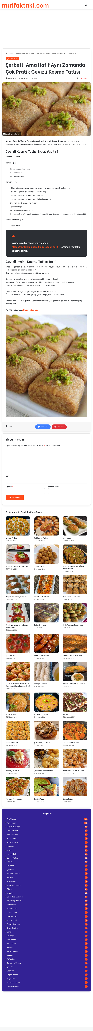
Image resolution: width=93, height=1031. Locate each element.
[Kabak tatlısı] (75, 786)
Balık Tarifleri (12, 916)
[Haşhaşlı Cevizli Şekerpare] (18, 584)
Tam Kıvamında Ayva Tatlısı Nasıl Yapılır (17, 626)
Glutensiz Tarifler (13, 982)
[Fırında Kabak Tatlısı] (75, 730)
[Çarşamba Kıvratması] (75, 584)
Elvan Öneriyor (12, 928)
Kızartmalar (11, 881)
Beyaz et (10, 866)
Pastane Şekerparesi (14, 798)
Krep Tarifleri (12, 908)
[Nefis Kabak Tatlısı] (46, 643)
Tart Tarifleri (11, 944)
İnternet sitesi (53, 486)
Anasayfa (10, 53)
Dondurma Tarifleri (14, 963)
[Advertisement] (46, 29)
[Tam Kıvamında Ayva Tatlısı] (18, 554)
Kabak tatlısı (68, 798)
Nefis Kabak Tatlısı (41, 655)
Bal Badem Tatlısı (41, 538)
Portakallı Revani (41, 714)
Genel (9, 932)
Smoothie (10, 967)
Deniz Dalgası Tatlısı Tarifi (73, 770)
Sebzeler (10, 971)
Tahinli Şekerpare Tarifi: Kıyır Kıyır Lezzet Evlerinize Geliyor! (18, 684)
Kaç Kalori (11, 979)
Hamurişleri (11, 854)
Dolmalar (10, 936)
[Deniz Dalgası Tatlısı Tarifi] (75, 758)
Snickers (66, 714)
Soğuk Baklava (40, 625)
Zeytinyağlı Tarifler (14, 901)
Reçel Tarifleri (12, 951)
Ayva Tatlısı (10, 655)
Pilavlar (10, 889)
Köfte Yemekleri (13, 842)
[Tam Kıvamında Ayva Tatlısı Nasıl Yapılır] (18, 612)
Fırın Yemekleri (12, 835)
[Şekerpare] (75, 526)
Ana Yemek (11, 819)
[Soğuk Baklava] (46, 612)
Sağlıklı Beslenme (13, 924)
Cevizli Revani (40, 798)
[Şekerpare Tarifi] (18, 730)
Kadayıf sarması (40, 683)
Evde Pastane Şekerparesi (73, 625)
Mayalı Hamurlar (13, 827)
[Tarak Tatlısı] (18, 702)
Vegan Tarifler (12, 975)
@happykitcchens (30, 310)
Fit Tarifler (11, 959)
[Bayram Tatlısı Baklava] (75, 643)
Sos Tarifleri (11, 940)
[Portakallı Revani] (46, 702)
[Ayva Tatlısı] (18, 643)
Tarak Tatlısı (11, 714)
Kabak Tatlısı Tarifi (41, 596)
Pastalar (10, 862)
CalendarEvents (13, 986)
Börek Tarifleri (12, 831)
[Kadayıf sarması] (46, 671)
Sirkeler (10, 947)
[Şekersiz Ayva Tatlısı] (46, 730)
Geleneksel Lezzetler (15, 897)
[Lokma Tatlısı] (46, 554)
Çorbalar (10, 870)
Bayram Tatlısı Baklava (72, 655)
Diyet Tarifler (12, 912)
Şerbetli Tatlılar (21, 53)
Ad (7, 476)
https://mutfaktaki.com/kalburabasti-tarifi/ (35, 247)
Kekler (9, 850)
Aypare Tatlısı (11, 538)
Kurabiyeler (11, 823)
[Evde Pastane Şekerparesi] (75, 612)
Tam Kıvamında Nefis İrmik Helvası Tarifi (73, 567)
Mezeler (10, 893)
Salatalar (10, 846)
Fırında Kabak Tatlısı (71, 742)
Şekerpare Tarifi (12, 742)
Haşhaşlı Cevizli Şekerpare (16, 596)
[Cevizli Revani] (46, 786)
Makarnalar (11, 905)
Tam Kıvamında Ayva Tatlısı (17, 566)
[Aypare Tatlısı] (18, 526)
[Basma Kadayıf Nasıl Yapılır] (75, 671)
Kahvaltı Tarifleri (13, 873)
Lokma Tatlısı (39, 566)
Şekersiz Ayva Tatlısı (42, 742)
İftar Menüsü (12, 920)
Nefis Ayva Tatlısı (12, 770)
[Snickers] (75, 702)
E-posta (9, 486)
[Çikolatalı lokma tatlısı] (46, 758)
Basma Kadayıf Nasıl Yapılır (74, 683)
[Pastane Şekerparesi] (18, 786)
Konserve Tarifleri (13, 885)
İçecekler (10, 955)
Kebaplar (10, 877)
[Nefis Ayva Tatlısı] (18, 758)
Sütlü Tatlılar (12, 838)
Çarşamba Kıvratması (72, 596)
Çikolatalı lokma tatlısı (43, 770)
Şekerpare (67, 538)
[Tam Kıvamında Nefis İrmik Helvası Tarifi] (75, 554)
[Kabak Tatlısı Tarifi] (46, 584)
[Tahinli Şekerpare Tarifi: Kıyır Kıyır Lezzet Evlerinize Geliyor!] (18, 671)
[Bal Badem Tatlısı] (46, 526)
